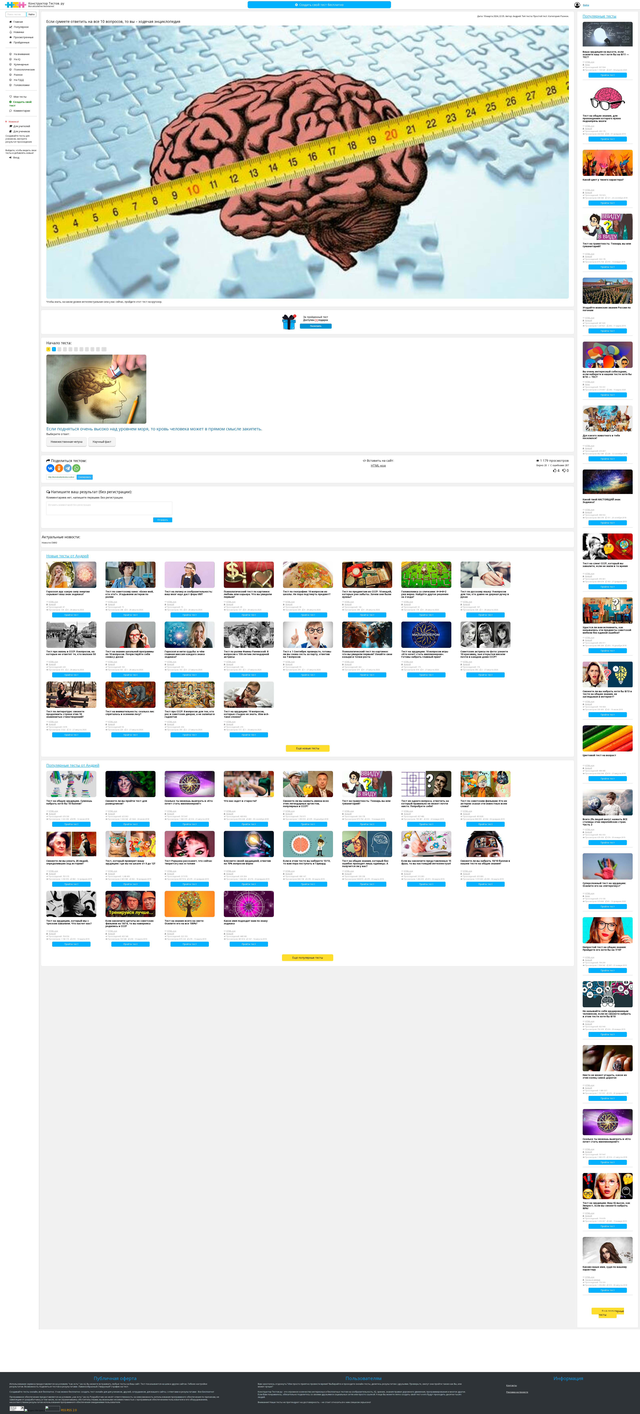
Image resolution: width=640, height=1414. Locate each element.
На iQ (16, 59)
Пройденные (22, 42)
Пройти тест (71, 614)
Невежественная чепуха (66, 442)
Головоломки (21, 85)
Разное (18, 74)
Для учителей (21, 126)
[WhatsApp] (76, 468)
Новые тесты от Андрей (67, 555)
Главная (18, 21)
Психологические (24, 69)
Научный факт (102, 442)
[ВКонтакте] (50, 468)
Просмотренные (24, 37)
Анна (587, 64)
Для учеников (21, 131)
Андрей (517, 16)
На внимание (21, 54)
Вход (16, 157)
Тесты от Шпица (592, 1279)
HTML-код (378, 466)
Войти (586, 5)
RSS (63, 1410)
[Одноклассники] (59, 468)
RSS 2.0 (72, 1410)
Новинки (19, 32)
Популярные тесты (599, 15)
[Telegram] (68, 468)
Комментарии (22, 110)
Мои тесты (20, 96)
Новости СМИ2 (49, 542)
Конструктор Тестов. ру (46, 4)
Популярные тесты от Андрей (72, 765)
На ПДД (18, 79)
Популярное (21, 26)
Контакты (511, 1385)
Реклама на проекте (517, 1392)
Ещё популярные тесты (307, 957)
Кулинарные (21, 64)
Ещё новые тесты (307, 748)
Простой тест (540, 16)
